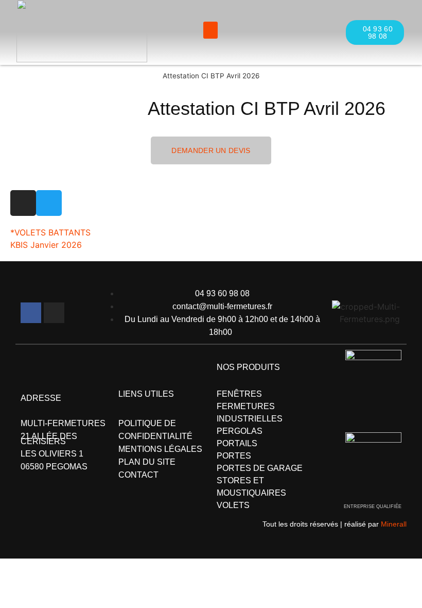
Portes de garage (260, 468)
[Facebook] (31, 312)
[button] (210, 30)
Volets (233, 505)
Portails (237, 443)
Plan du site (146, 462)
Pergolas (239, 431)
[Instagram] (54, 312)
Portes (234, 455)
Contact (138, 474)
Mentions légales (160, 449)
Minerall (394, 524)
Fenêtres (239, 394)
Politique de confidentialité (155, 430)
